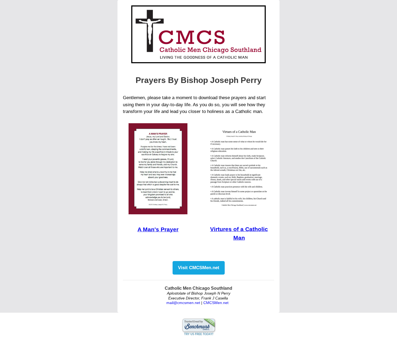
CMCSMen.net (215, 303)
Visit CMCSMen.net (198, 267)
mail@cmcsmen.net (183, 303)
